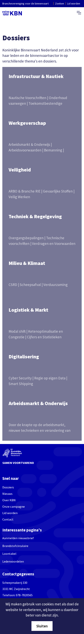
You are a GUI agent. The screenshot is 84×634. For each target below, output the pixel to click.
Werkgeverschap (27, 123)
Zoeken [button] (59, 3)
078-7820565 (24, 595)
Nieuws (7, 494)
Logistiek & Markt (28, 310)
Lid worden (73, 3)
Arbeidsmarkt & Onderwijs (38, 403)
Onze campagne (13, 507)
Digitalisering (24, 356)
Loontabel (9, 554)
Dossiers (8, 487)
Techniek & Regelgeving (35, 216)
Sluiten (42, 626)
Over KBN (9, 500)
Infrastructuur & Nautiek (36, 76)
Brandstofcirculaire (15, 546)
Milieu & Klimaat (27, 263)
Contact (7, 519)
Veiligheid (20, 170)
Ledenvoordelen (13, 561)
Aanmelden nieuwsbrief (18, 538)
